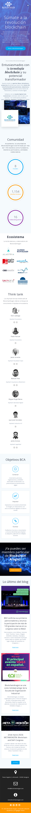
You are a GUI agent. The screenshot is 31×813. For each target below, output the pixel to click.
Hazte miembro (15, 570)
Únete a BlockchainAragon (15, 48)
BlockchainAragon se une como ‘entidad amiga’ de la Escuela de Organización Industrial (15, 689)
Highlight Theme (19, 810)
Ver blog (15, 762)
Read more (15, 647)
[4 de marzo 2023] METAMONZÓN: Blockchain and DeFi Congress (15, 737)
